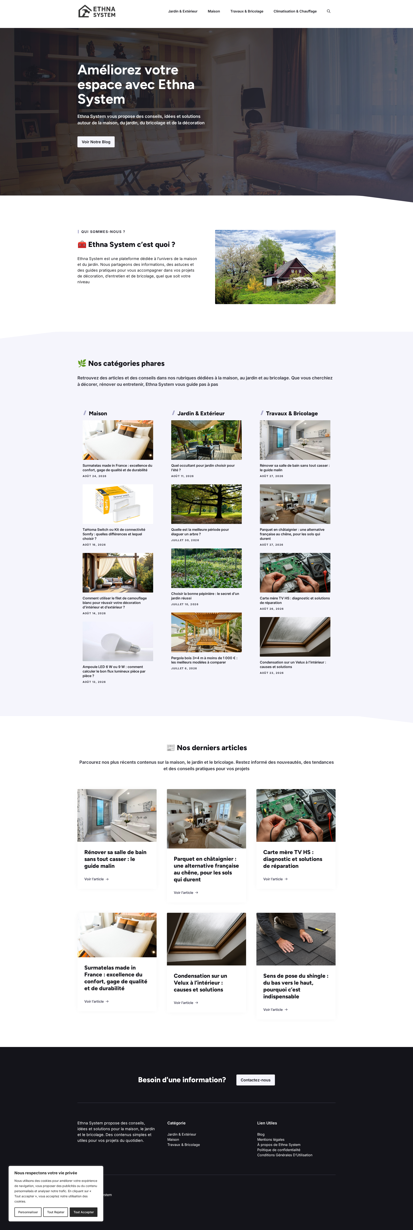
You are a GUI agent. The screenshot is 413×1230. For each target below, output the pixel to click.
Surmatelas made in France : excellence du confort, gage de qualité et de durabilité (117, 467)
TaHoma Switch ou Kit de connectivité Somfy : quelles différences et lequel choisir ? (114, 534)
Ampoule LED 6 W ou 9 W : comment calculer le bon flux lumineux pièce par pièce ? (114, 671)
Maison (214, 11)
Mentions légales (270, 1139)
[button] (329, 11)
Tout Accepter (84, 1212)
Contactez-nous (256, 1080)
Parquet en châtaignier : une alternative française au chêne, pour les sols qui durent (292, 534)
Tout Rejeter (55, 1212)
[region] (56, 1193)
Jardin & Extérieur (182, 11)
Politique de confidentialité (279, 1150)
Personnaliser (28, 1212)
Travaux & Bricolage (246, 11)
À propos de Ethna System (279, 1144)
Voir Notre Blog (96, 142)
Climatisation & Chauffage (295, 11)
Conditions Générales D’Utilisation (284, 1155)
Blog (261, 1134)
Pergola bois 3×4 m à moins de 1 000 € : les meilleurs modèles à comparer (204, 660)
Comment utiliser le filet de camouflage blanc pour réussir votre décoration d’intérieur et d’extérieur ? (115, 602)
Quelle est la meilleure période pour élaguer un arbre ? (200, 531)
